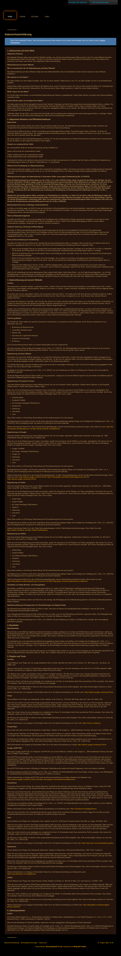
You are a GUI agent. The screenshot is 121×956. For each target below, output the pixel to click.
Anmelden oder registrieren (78, 2)
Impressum (43, 943)
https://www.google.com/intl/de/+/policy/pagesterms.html (66, 477)
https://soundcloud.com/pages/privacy (83, 809)
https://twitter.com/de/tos (15, 530)
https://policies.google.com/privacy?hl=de (21, 479)
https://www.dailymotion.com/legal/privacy (21, 874)
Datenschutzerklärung (11, 943)
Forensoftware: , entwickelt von (60, 946)
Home (10, 17)
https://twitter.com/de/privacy (38, 530)
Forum (22, 17)
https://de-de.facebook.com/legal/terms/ (46, 429)
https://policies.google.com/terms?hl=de (32, 477)
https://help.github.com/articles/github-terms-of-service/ (26, 581)
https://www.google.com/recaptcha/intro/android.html (57, 779)
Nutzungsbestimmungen (29, 943)
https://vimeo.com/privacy (92, 723)
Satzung (34, 17)
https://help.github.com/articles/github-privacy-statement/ (68, 581)
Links (47, 17)
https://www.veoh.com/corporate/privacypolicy (97, 843)
